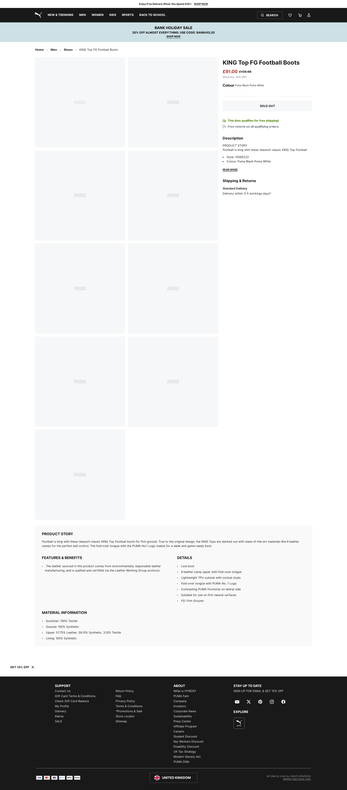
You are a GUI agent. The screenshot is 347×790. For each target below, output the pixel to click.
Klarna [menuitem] (59, 716)
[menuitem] (60, 15)
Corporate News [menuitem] (185, 711)
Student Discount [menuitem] (185, 736)
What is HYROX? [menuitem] (185, 691)
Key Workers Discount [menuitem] (189, 741)
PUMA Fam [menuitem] (181, 696)
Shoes (68, 49)
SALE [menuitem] (58, 721)
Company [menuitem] (180, 701)
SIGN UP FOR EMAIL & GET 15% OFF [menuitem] (258, 691)
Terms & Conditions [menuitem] (129, 706)
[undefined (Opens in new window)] (239, 723)
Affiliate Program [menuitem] (185, 726)
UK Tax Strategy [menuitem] (185, 751)
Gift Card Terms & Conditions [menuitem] (75, 696)
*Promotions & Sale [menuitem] (129, 711)
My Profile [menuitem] (62, 706)
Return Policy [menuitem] (125, 691)
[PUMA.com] (37, 15)
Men (54, 49)
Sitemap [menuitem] (121, 721)
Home (39, 49)
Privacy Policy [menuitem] (125, 701)
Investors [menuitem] (180, 706)
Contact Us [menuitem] (62, 691)
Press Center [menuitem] (182, 721)
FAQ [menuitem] (118, 696)
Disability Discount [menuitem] (186, 746)
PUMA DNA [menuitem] (181, 761)
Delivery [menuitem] (60, 711)
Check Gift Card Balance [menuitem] (72, 701)
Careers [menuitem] (179, 731)
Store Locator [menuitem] (125, 716)
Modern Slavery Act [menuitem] (187, 756)
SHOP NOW (201, 3)
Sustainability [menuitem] (183, 716)
